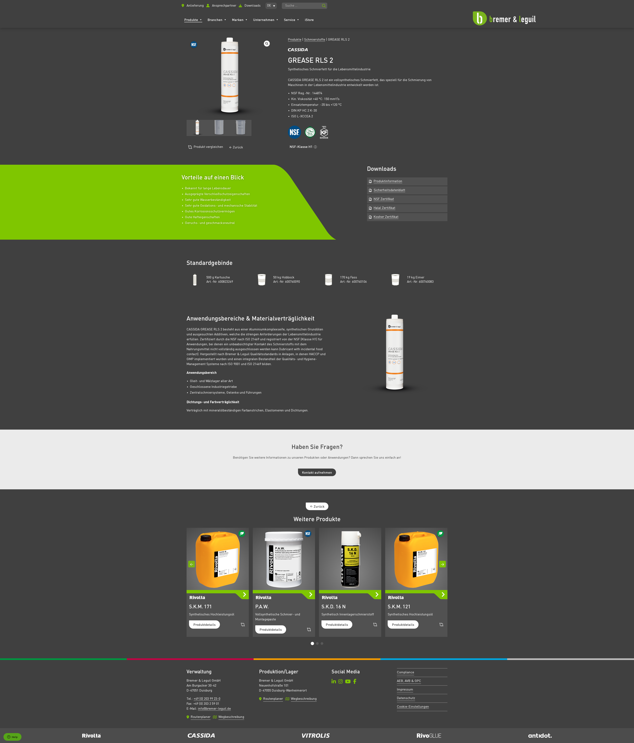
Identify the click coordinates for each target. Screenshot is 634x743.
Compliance (405, 672)
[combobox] (304, 5)
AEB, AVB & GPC (409, 681)
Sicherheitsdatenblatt (389, 190)
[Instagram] (340, 682)
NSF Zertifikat (384, 199)
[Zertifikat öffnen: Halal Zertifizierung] (310, 132)
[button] (271, 6)
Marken (238, 19)
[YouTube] (348, 682)
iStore (309, 19)
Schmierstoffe (314, 39)
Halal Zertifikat (384, 208)
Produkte (191, 19)
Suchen (324, 6)
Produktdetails (204, 624)
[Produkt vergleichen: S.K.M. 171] (242, 624)
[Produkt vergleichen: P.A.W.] (309, 629)
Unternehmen (263, 19)
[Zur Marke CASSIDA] (298, 50)
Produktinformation (388, 181)
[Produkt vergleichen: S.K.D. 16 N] (375, 624)
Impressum (405, 689)
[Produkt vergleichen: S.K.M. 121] (441, 624)
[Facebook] (354, 682)
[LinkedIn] (334, 682)
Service (289, 19)
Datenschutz (406, 698)
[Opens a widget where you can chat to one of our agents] (12, 737)
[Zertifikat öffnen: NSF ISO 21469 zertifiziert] (294, 132)
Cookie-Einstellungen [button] (413, 707)
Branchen (215, 19)
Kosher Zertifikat (386, 217)
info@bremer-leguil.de (214, 708)
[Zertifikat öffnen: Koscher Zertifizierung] (324, 132)
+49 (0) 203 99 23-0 (207, 699)
